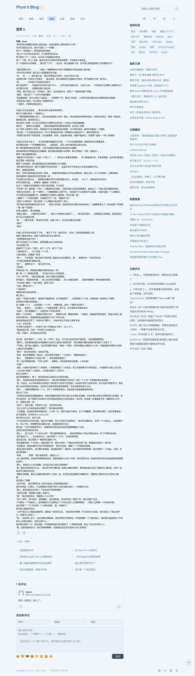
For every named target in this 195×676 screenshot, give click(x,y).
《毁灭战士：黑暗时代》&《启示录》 (149, 96)
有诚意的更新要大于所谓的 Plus (146, 257)
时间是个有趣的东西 (140, 225)
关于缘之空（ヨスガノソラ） (144, 160)
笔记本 (142, 52)
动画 (154, 31)
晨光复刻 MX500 (138, 230)
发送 (117, 656)
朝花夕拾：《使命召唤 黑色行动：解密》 (150, 80)
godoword (135, 339)
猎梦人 (28, 541)
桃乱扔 (133, 307)
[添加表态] (18, 532)
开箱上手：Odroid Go (141, 219)
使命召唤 (148, 36)
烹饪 (133, 41)
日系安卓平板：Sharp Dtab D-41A (147, 117)
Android (159, 36)
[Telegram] (154, 18)
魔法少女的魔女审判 (140, 235)
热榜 (72, 18)
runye (133, 334)
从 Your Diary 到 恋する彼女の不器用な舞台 (152, 214)
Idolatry (134, 171)
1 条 (69, 35)
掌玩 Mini (143, 41)
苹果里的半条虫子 (139, 241)
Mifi (133, 52)
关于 (82, 18)
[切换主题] (189, 662)
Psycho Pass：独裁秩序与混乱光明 (148, 246)
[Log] (159, 670)
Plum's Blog (27, 7)
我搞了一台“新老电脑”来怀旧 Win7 (147, 74)
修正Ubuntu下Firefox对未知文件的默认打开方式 (153, 207)
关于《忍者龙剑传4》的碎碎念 (145, 112)
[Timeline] (176, 670)
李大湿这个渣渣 (138, 316)
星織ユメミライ (167, 31)
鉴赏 (41, 18)
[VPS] (171, 670)
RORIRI (133, 325)
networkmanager (166, 47)
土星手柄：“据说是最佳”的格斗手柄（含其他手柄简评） (153, 137)
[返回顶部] (189, 670)
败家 (52, 18)
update (169, 41)
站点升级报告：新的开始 (142, 182)
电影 (133, 47)
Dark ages (157, 41)
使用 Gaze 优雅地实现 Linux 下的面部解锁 (151, 91)
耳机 (133, 31)
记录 (62, 18)
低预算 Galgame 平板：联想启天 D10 (149, 85)
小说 (20, 541)
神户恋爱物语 (136, 107)
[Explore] (144, 18)
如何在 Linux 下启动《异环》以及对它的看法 (152, 155)
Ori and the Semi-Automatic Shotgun (150, 251)
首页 (21, 18)
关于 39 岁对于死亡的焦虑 (143, 144)
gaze (170, 36)
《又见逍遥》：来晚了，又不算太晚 (147, 176)
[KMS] (165, 670)
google (142, 47)
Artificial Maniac (138, 150)
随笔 (31, 18)
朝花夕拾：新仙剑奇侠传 (142, 187)
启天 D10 (135, 36)
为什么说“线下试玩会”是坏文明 (145, 166)
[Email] (164, 18)
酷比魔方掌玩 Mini (139, 101)
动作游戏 (143, 31)
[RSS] (174, 18)
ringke (164, 52)
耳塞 (152, 47)
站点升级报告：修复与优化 (143, 69)
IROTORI (153, 52)
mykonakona (137, 298)
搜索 (176, 8)
